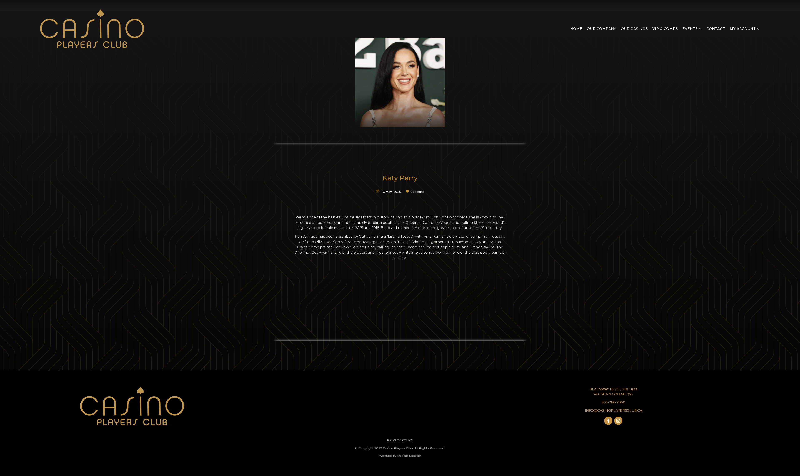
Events (690, 29)
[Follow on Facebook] (608, 421)
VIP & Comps (665, 29)
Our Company (601, 29)
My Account (743, 29)
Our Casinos (634, 29)
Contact (715, 29)
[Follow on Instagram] (618, 421)
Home (576, 29)
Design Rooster (409, 456)
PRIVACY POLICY (400, 440)
